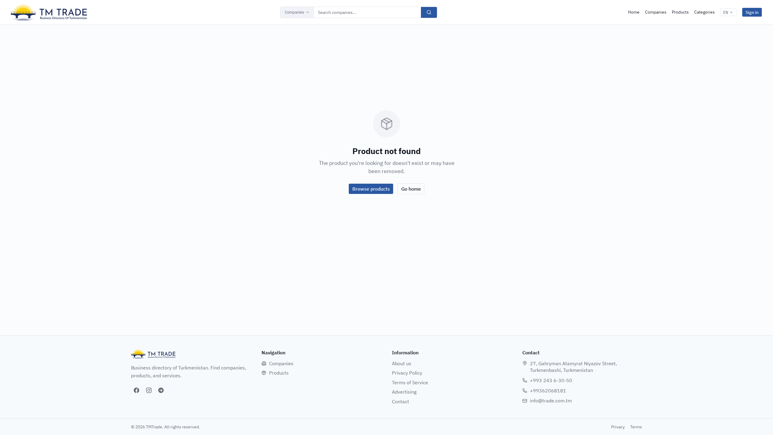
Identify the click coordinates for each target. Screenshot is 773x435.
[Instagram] (148, 390)
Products (680, 12)
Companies (294, 12)
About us (401, 363)
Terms (636, 427)
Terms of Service (410, 382)
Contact (400, 401)
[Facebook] (136, 390)
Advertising (404, 392)
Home (634, 12)
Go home (411, 189)
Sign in (752, 12)
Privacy (618, 427)
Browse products (371, 189)
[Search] (429, 12)
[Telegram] (161, 390)
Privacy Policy (407, 373)
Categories (704, 12)
